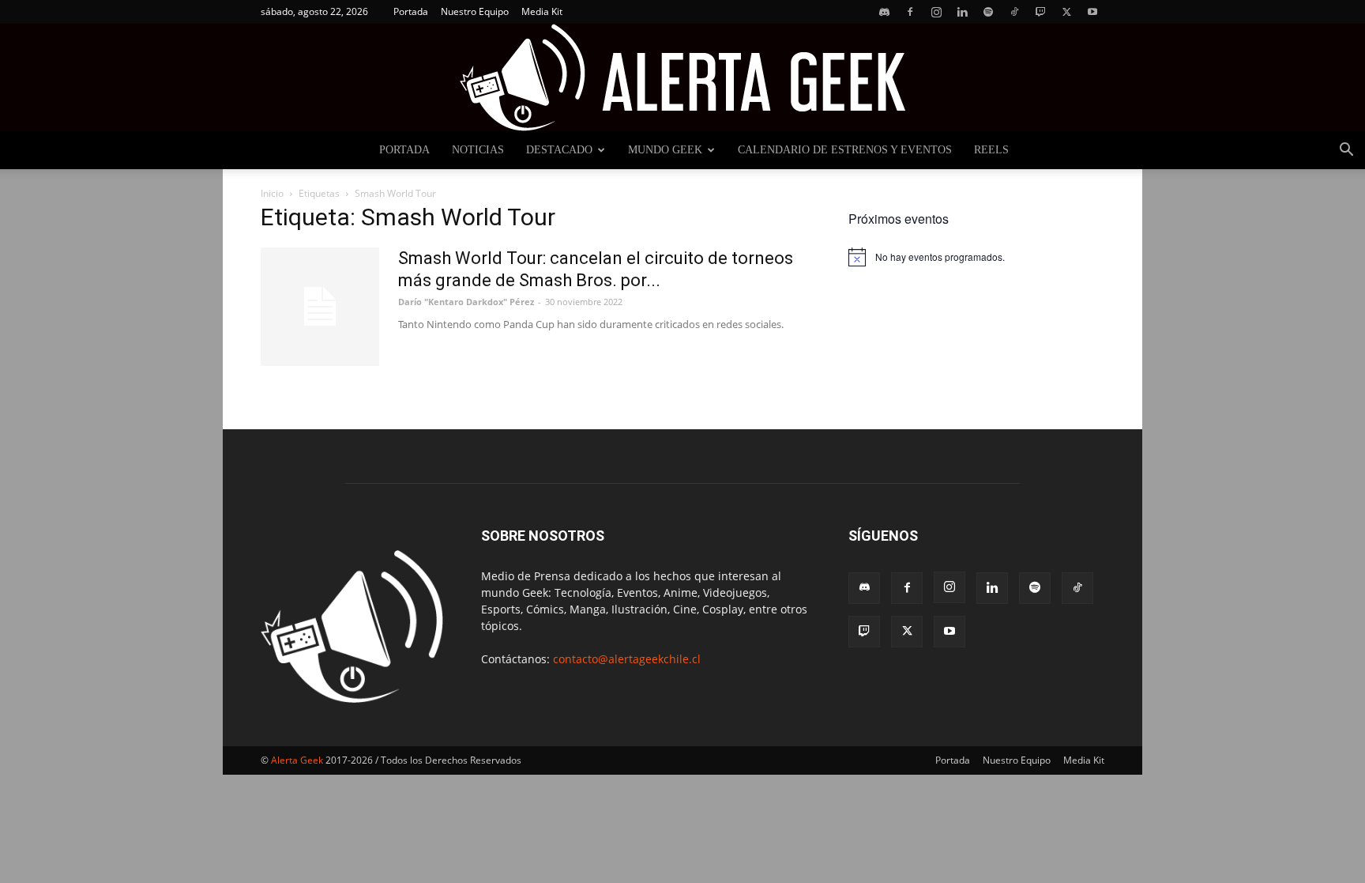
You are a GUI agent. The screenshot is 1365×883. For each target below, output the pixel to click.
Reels (991, 150)
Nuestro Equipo (475, 11)
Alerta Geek (297, 760)
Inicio (272, 193)
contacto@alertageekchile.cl (627, 658)
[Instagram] (936, 12)
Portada (410, 11)
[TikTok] (1014, 12)
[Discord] (884, 12)
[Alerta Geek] (682, 77)
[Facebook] (910, 12)
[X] (1066, 12)
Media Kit (541, 11)
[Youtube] (1092, 12)
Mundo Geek (665, 150)
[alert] (976, 256)
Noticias (478, 150)
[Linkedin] (962, 12)
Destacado (559, 150)
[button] (1346, 151)
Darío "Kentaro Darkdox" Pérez (466, 302)
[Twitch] (1040, 12)
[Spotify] (988, 12)
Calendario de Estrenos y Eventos (845, 150)
